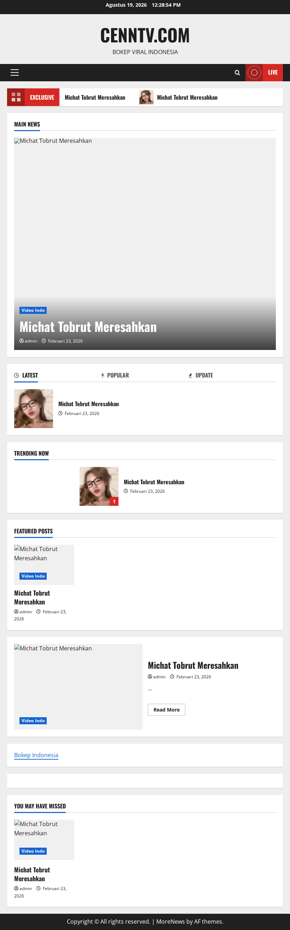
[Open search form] (237, 73)
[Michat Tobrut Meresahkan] (145, 244)
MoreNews (170, 921)
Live (273, 72)
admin (31, 341)
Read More (169, 711)
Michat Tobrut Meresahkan (93, 97)
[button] (14, 72)
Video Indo (33, 310)
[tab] (58, 376)
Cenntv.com (145, 34)
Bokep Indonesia (36, 755)
